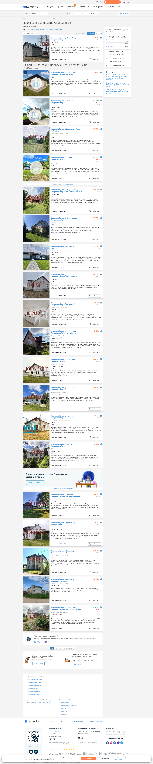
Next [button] (47, 48)
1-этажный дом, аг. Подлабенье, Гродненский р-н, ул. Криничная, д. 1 (66, 191)
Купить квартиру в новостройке (68, 705)
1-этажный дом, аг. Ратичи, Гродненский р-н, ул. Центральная (65, 495)
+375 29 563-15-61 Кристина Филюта (89, 731)
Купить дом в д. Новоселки (35, 685)
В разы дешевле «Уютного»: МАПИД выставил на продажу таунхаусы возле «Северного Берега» (116, 77)
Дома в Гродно (110, 44)
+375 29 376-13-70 (54, 731)
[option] (36, 48)
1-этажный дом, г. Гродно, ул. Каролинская (63, 524)
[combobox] (35, 13)
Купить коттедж (63, 711)
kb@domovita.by (83, 733)
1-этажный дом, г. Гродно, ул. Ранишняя (63, 247)
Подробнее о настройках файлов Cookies (121, 758)
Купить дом (62, 708)
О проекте (52, 721)
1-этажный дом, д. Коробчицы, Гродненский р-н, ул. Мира (63, 73)
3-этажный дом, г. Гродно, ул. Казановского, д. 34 (63, 580)
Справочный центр (115, 738)
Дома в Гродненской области (54, 29)
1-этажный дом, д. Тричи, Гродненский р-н (61, 445)
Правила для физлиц (95, 721)
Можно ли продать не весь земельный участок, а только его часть (117, 84)
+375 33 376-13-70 (54, 733)
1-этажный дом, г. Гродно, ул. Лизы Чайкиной (65, 130)
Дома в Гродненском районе (35, 29)
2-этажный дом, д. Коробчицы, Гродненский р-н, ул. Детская (63, 304)
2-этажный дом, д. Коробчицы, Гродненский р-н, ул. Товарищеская (66, 608)
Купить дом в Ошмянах (34, 691)
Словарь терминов (77, 721)
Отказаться (105, 759)
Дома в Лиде (110, 46)
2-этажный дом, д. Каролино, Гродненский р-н (63, 360)
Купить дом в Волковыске (34, 682)
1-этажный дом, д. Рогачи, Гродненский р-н (62, 158)
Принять (88, 759)
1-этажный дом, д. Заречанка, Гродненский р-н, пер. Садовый (64, 275)
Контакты (110, 728)
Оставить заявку (38, 663)
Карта (100, 33)
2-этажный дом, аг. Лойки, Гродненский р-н (62, 102)
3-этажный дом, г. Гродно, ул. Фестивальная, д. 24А (63, 552)
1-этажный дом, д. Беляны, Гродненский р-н (62, 417)
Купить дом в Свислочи (34, 694)
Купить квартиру (64, 702)
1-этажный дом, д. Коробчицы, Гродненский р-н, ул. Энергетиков (65, 332)
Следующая (68, 648)
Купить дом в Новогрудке (34, 679)
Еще (124, 13)
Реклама (63, 721)
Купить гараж (63, 714)
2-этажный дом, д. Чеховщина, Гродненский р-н (64, 219)
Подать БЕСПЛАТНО (113, 2)
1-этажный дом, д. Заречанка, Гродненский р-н (63, 389)
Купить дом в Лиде (32, 688)
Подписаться (77, 664)
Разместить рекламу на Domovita (63, 184)
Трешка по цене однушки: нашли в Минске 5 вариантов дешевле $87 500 (117, 91)
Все (24, 29)
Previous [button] (25, 48)
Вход (127, 2)
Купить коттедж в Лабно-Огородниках (38, 702)
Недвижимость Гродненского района (35, 18)
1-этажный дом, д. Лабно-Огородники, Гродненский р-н (67, 39)
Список (92, 33)
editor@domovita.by (55, 736)
